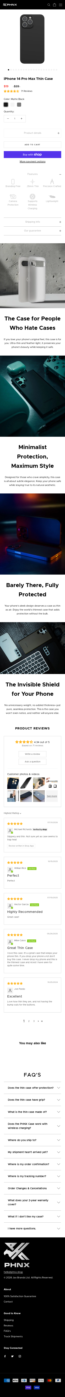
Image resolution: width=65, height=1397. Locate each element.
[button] (8, 69)
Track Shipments (13, 1336)
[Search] (48, 4)
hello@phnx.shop (13, 1272)
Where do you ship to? (22, 1140)
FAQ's (7, 1331)
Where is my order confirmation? (28, 1164)
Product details (32, 133)
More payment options (32, 161)
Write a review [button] (32, 754)
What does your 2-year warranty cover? (28, 1202)
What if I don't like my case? (25, 1216)
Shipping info (32, 222)
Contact (8, 1302)
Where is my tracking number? (27, 1176)
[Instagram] (20, 1356)
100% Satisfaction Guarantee (20, 1296)
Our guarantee (32, 231)
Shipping (9, 1320)
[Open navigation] (60, 4)
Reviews (8, 1326)
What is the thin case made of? (27, 1112)
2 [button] (29, 1021)
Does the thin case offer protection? (30, 1088)
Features (32, 174)
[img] (15, 824)
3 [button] (34, 1021)
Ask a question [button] (32, 762)
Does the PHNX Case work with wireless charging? (27, 1126)
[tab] (32, 1086)
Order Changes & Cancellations (27, 1188)
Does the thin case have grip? (26, 1100)
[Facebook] (5, 1356)
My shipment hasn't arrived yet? (28, 1152)
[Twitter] (12, 1356)
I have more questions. (22, 1228)
